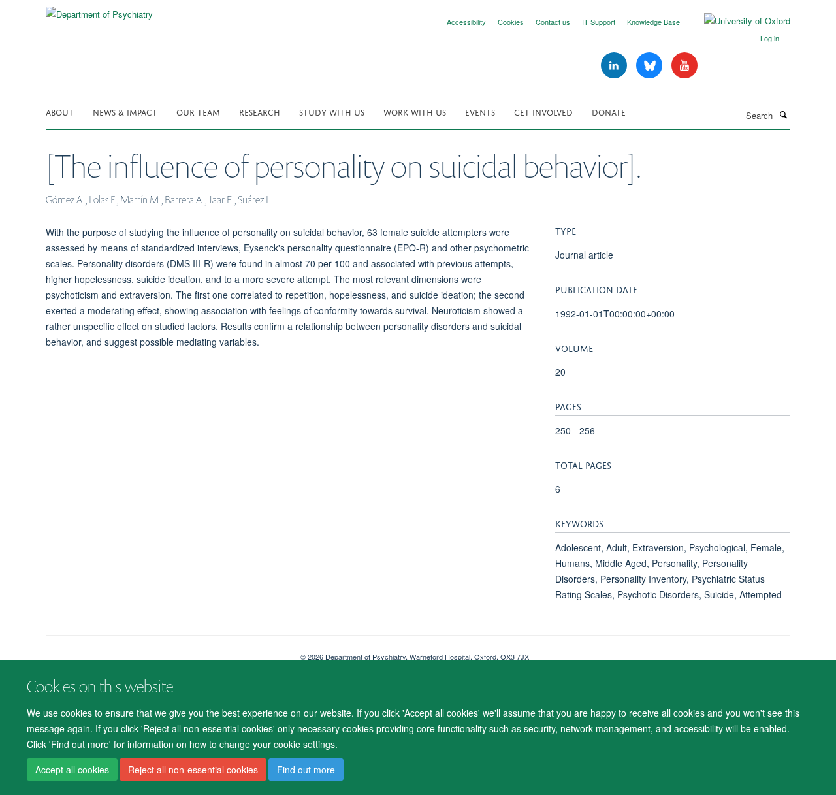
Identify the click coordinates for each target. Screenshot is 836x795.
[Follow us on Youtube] (684, 65)
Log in (769, 38)
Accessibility (466, 21)
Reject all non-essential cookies (193, 769)
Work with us (414, 111)
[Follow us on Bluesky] (650, 65)
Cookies (511, 21)
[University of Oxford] (737, 21)
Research (259, 111)
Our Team (198, 111)
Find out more (306, 769)
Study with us (331, 111)
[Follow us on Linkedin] (615, 65)
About (60, 111)
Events (480, 111)
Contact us (553, 21)
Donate (609, 111)
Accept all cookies (72, 769)
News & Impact (125, 111)
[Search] (783, 114)
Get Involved (543, 111)
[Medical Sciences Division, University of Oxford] (163, 652)
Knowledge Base (653, 21)
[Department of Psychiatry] (99, 9)
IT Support (598, 21)
